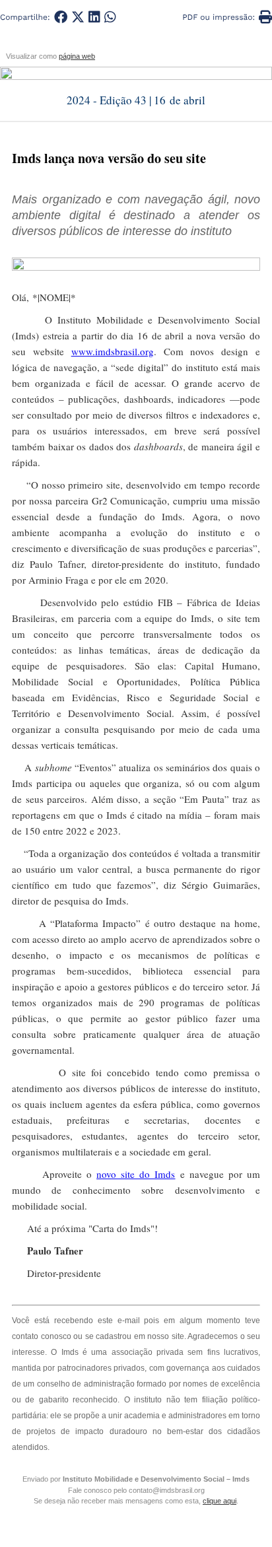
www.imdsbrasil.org (112, 351)
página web (77, 56)
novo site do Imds (135, 1174)
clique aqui (219, 1501)
